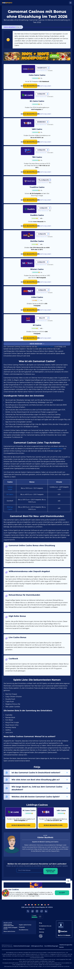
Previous (4, 818)
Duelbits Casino (37, 215)
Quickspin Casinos (56, 448)
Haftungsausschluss (37, 946)
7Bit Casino (37, 157)
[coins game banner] (37, 56)
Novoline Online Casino (45, 346)
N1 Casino (37, 325)
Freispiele (22, 927)
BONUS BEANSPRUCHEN (30, 86)
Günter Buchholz (45, 837)
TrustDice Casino (37, 187)
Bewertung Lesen (44, 86)
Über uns (41, 929)
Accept (62, 893)
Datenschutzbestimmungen (21, 946)
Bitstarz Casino (37, 269)
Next (70, 818)
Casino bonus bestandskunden (9, 925)
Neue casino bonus (9, 931)
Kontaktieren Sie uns (45, 926)
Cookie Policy (33, 894)
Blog (40, 923)
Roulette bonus (23, 929)
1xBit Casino (37, 129)
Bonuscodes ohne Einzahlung (16, 20)
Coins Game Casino (37, 75)
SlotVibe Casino (37, 241)
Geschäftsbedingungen (51, 946)
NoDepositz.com (8, 945)
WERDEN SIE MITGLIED (50, 871)
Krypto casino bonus (25, 924)
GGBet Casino (37, 297)
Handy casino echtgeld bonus (10, 928)
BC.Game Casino (37, 101)
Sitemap (41, 932)
